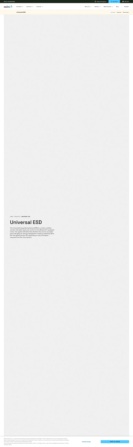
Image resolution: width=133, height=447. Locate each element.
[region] (66, 441)
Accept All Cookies (115, 441)
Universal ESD (21, 12)
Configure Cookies (86, 441)
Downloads (126, 12)
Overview (113, 12)
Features (119, 12)
